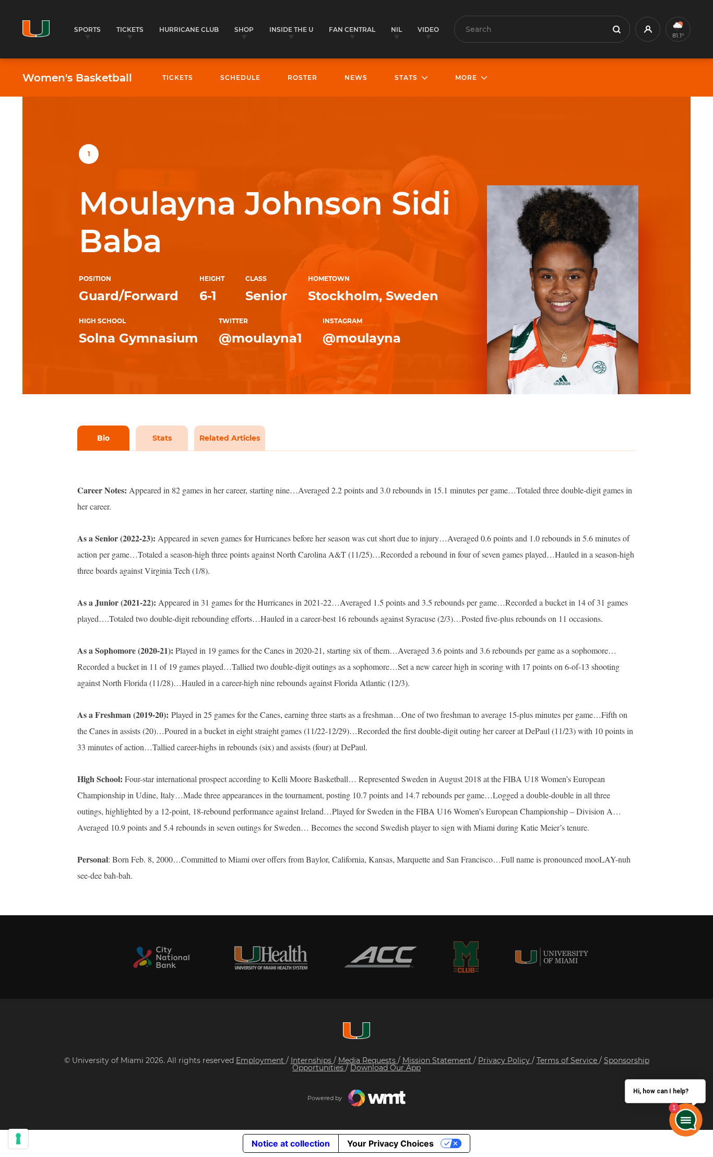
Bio (103, 438)
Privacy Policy (505, 1060)
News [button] (355, 77)
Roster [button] (302, 77)
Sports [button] (87, 29)
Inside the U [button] (291, 29)
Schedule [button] (240, 77)
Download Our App (385, 1067)
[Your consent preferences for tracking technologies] (18, 1139)
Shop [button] (244, 29)
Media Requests (368, 1060)
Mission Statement (437, 1060)
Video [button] (428, 29)
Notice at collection (291, 1143)
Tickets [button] (130, 29)
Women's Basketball (77, 78)
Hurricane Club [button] (189, 29)
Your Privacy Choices (390, 1143)
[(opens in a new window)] (161, 957)
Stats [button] (406, 77)
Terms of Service (568, 1060)
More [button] (466, 77)
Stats (162, 438)
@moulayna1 (260, 338)
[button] (647, 29)
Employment (261, 1060)
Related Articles (229, 438)
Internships (312, 1060)
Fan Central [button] (352, 29)
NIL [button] (396, 29)
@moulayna (362, 338)
